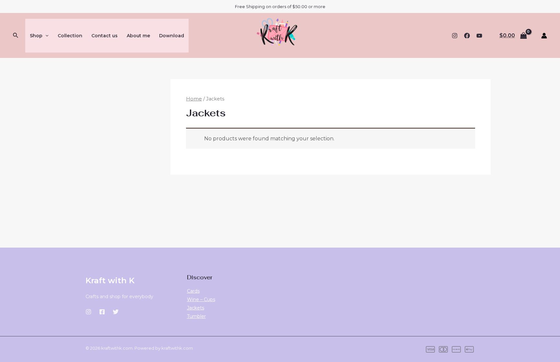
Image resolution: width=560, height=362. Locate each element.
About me (138, 36)
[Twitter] (116, 312)
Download (171, 36)
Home (194, 99)
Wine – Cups (201, 299)
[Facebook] (467, 36)
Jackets (195, 308)
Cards (193, 291)
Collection (70, 36)
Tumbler (196, 316)
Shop (36, 36)
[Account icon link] (544, 36)
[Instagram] (455, 36)
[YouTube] (479, 36)
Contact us (104, 36)
